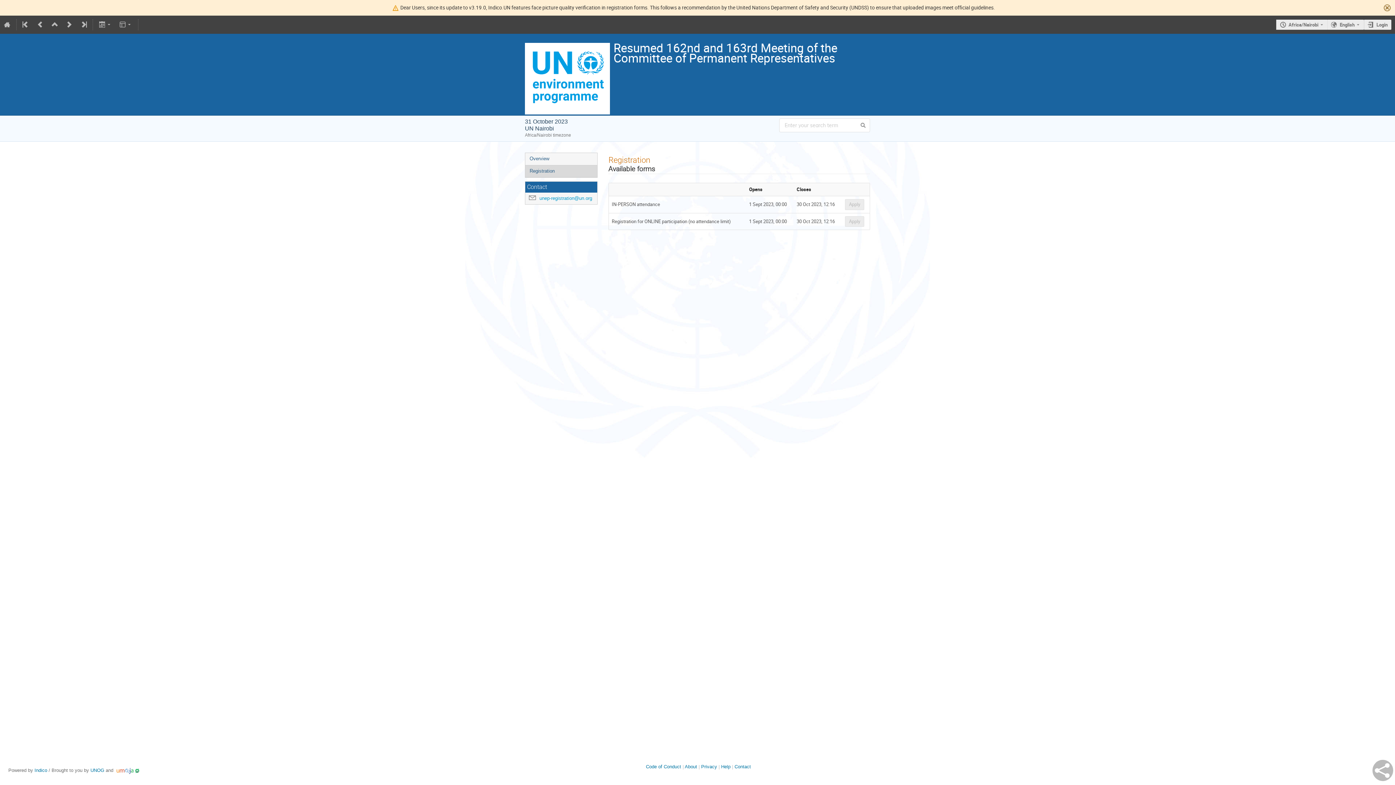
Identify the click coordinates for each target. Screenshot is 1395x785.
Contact (743, 767)
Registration (542, 171)
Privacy (709, 767)
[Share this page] (1382, 770)
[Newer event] (69, 25)
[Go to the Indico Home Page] (7, 25)
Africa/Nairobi (1303, 24)
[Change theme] (126, 25)
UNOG (97, 770)
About (691, 767)
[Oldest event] (26, 25)
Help (726, 767)
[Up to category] (55, 25)
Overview (539, 158)
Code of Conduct (663, 767)
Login (1382, 24)
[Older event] (40, 25)
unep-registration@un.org (565, 198)
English (1347, 24)
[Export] (105, 25)
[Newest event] (83, 25)
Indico (41, 770)
